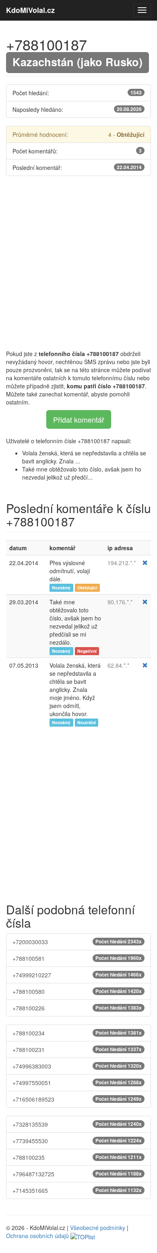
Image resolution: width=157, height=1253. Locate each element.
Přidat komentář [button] (78, 419)
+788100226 (77, 1008)
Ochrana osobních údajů (37, 1236)
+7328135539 (77, 1124)
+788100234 (77, 1033)
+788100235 (77, 1157)
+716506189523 (77, 1099)
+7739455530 (77, 1141)
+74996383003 (77, 1066)
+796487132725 (77, 1174)
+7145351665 (77, 1190)
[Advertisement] (78, 263)
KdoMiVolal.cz (30, 10)
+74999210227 (77, 975)
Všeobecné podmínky (97, 1228)
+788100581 (77, 958)
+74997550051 (77, 1083)
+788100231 (77, 1050)
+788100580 (77, 991)
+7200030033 (77, 942)
